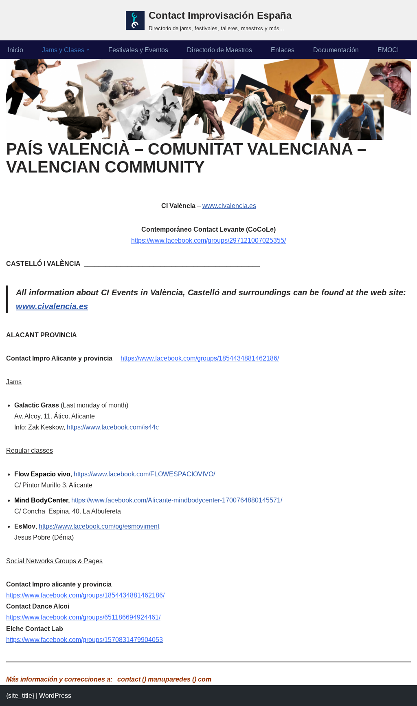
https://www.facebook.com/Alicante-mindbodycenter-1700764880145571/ (176, 500)
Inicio (15, 49)
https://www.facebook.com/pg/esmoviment (99, 526)
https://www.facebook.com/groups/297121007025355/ (208, 240)
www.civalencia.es (229, 205)
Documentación (336, 49)
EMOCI (388, 49)
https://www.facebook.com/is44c (113, 427)
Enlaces (282, 49)
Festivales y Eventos (138, 49)
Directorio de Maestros (219, 49)
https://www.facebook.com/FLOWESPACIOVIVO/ (144, 474)
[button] (88, 49)
